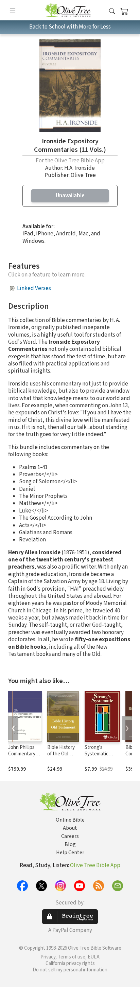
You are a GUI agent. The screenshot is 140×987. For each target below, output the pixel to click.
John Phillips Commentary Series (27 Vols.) (24, 754)
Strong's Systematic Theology (96, 754)
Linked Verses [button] (34, 288)
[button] (112, 11)
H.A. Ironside (79, 168)
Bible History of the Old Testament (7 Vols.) (61, 757)
